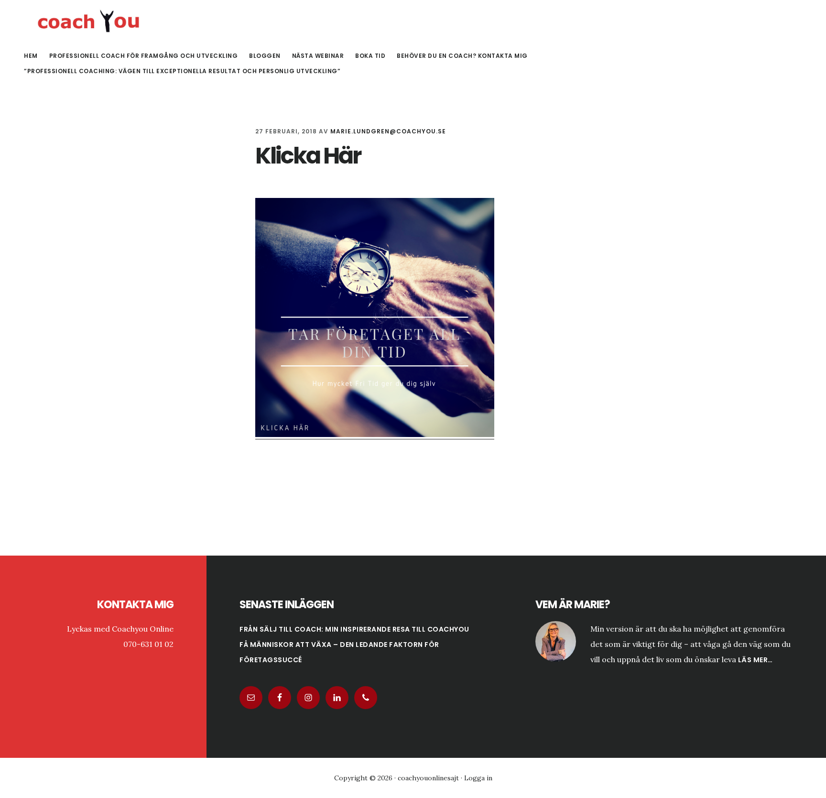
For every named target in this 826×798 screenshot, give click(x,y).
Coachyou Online (91, 21)
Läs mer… (755, 660)
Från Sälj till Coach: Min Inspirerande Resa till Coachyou (354, 629)
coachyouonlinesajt (428, 778)
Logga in (478, 778)
